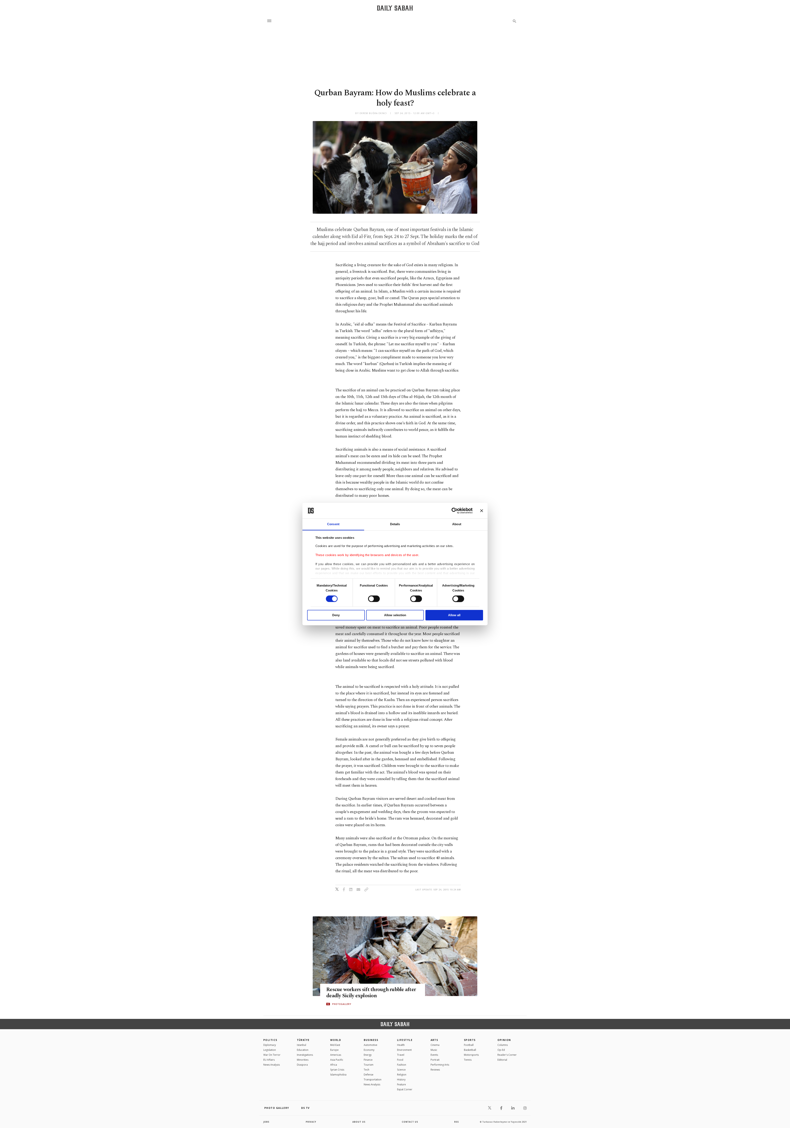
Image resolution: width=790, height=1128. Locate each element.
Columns (502, 1045)
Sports (470, 1040)
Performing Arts (440, 1064)
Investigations (305, 1055)
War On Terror (271, 1055)
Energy (368, 1055)
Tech (366, 1069)
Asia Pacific (336, 1060)
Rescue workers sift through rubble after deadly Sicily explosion (371, 993)
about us (358, 1121)
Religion (401, 1074)
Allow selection (395, 615)
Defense (368, 1074)
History (401, 1079)
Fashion (401, 1064)
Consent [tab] (333, 524)
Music (434, 1050)
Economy (369, 1050)
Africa (333, 1064)
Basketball (470, 1050)
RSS (456, 1121)
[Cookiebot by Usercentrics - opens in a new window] (455, 510)
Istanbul (301, 1045)
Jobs (266, 1121)
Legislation (269, 1050)
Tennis (468, 1060)
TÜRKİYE (303, 1040)
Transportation (372, 1079)
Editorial (502, 1060)
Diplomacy (269, 1045)
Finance (368, 1060)
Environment (404, 1050)
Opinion (504, 1040)
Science (401, 1069)
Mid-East (335, 1045)
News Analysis (271, 1064)
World (335, 1040)
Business (371, 1040)
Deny (336, 615)
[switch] (374, 598)
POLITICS (270, 1040)
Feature (401, 1084)
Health (401, 1045)
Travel (400, 1055)
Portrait (435, 1060)
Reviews (435, 1069)
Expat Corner (404, 1089)
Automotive (370, 1045)
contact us (410, 1121)
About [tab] (456, 524)
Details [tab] (395, 524)
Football (469, 1045)
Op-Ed (501, 1050)
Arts (434, 1040)
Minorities (302, 1060)
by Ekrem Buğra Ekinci (371, 113)
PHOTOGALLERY (341, 1004)
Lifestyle (404, 1040)
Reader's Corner (507, 1055)
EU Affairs (269, 1060)
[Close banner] (481, 510)
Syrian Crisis (337, 1069)
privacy (311, 1121)
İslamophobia (338, 1074)
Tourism (368, 1064)
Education (302, 1050)
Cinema (435, 1045)
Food (400, 1060)
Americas (335, 1055)
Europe (334, 1050)
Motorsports (471, 1055)
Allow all (454, 615)
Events (434, 1055)
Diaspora (302, 1064)
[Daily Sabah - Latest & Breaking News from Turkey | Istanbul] (395, 7)
